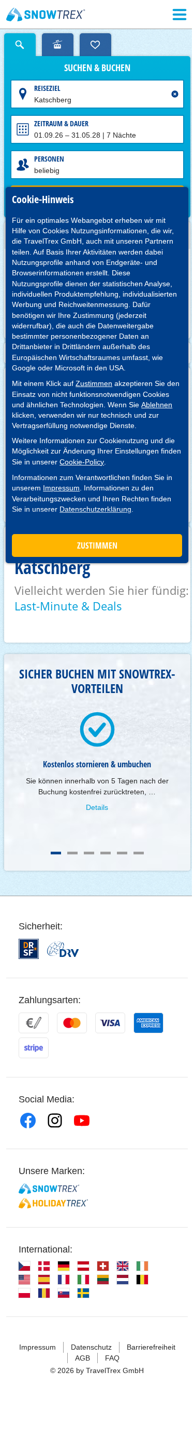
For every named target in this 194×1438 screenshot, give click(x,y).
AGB (82, 1358)
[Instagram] (55, 1120)
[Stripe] (34, 1047)
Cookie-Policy (81, 462)
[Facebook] (28, 1120)
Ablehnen (156, 405)
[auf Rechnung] (34, 1023)
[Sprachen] (24, 1266)
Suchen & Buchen (97, 68)
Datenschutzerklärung (95, 509)
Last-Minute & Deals (68, 606)
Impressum (61, 488)
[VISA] (110, 1023)
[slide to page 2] (72, 853)
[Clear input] (175, 94)
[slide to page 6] (138, 853)
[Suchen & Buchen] (20, 44)
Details (97, 807)
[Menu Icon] (179, 14)
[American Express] (148, 1023)
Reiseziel (47, 88)
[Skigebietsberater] (57, 44)
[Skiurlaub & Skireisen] (45, 14)
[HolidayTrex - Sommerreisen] (53, 1203)
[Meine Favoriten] (95, 44)
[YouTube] (81, 1120)
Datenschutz (91, 1347)
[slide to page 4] (105, 853)
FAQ (112, 1358)
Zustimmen (94, 383)
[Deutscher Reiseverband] (63, 949)
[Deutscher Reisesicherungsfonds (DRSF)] (29, 949)
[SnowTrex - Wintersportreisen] (49, 1188)
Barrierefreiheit (151, 1347)
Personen (49, 159)
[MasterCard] (72, 1023)
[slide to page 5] (122, 853)
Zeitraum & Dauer (61, 123)
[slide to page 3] (89, 853)
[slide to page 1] (56, 853)
